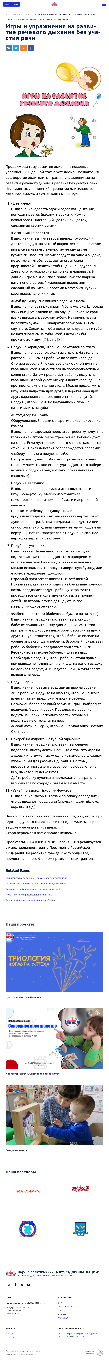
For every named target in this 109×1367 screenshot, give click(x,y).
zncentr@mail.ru (12, 1313)
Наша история (65, 1306)
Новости (10, 1333)
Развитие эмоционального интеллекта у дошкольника (37, 883)
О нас (60, 1303)
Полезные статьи (60, 19)
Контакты (63, 1314)
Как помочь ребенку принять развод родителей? (33, 888)
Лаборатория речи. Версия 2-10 (39, 19)
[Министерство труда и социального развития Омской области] (80, 1233)
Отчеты (61, 1310)
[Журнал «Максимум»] (28, 1192)
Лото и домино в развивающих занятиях (29, 894)
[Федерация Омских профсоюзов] (28, 1233)
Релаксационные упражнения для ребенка (30, 899)
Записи (16, 14)
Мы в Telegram (11, 4)
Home (8, 14)
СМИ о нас (63, 1318)
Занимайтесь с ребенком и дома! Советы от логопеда (36, 877)
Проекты (10, 1337)
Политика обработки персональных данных (77, 1333)
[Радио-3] (80, 1192)
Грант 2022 (27, 14)
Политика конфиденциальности (72, 1336)
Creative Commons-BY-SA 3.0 (17, 1354)
